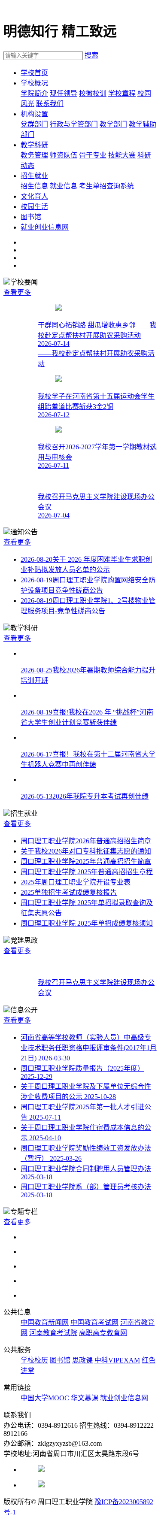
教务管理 (34, 155)
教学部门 (113, 124)
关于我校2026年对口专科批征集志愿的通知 (86, 851)
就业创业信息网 (45, 227)
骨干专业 (92, 155)
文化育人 (34, 196)
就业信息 (63, 186)
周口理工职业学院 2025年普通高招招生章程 (87, 871)
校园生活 (34, 206)
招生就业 (34, 175)
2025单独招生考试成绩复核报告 (69, 892)
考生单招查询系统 (106, 186)
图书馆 (31, 217)
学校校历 (34, 1360)
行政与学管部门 (74, 124)
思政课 (82, 1360)
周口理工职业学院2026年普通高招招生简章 (86, 841)
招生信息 (34, 186)
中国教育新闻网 (45, 1322)
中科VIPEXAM (117, 1360)
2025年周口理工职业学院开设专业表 (76, 882)
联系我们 (50, 103)
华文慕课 (84, 1398)
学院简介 (34, 93)
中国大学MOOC (45, 1398)
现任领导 (63, 93)
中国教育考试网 (94, 1322)
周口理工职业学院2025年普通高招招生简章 (86, 861)
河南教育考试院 (53, 1332)
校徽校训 (92, 93)
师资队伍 (63, 155)
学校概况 (34, 83)
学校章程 (122, 93)
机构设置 (34, 114)
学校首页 (34, 72)
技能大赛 (122, 155)
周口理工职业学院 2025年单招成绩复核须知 (87, 923)
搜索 (91, 55)
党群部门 (34, 124)
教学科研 (34, 144)
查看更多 (17, 292)
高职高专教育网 (103, 1332)
